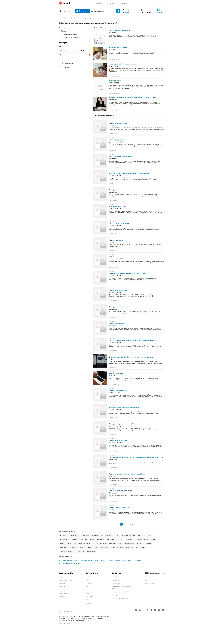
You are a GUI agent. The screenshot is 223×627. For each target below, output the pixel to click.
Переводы (89, 590)
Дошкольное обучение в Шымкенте (110, 560)
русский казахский (142, 539)
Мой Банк (89, 586)
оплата (96, 547)
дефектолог (83, 539)
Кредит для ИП (63, 593)
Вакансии (148, 580)
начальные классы (65, 543)
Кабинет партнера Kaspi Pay (120, 598)
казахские (120, 539)
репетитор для (91, 551)
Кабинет (149, 12)
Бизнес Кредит (116, 580)
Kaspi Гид (88, 603)
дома (81, 547)
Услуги (63, 31)
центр (143, 547)
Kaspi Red (62, 583)
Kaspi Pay (114, 576)
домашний (81, 551)
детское (153, 539)
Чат (142, 12)
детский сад (63, 535)
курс (137, 547)
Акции (88, 593)
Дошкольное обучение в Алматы (89, 560)
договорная (110, 539)
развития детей (130, 539)
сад (75, 543)
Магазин (88, 576)
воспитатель (104, 547)
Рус (162, 3)
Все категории (83, 11)
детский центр (64, 539)
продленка (74, 539)
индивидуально (129, 543)
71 (133, 524)
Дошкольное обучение (72, 37)
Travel (87, 580)
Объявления (66, 11)
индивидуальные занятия (97, 539)
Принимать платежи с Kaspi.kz (120, 592)
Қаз (157, 3)
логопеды (86, 535)
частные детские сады (128, 535)
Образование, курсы (70, 34)
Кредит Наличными (64, 596)
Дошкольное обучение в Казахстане (69, 563)
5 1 (93, 543)
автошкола (95, 535)
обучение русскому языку (67, 551)
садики (117, 535)
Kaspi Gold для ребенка (65, 580)
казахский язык (65, 547)
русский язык (129, 547)
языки (120, 543)
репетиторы (148, 535)
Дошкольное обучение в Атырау (132, 560)
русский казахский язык (144, 543)
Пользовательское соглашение (154, 577)
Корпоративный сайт (65, 623)
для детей (120, 547)
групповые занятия (84, 543)
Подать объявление (158, 12)
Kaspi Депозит (63, 586)
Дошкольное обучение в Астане (68, 560)
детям (113, 547)
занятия (140, 535)
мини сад (75, 547)
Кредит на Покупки (64, 590)
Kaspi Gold (62, 576)
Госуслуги (89, 596)
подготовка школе (75, 535)
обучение (88, 547)
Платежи (88, 583)
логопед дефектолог (106, 535)
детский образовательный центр (106, 543)
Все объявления (64, 28)
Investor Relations (150, 583)
